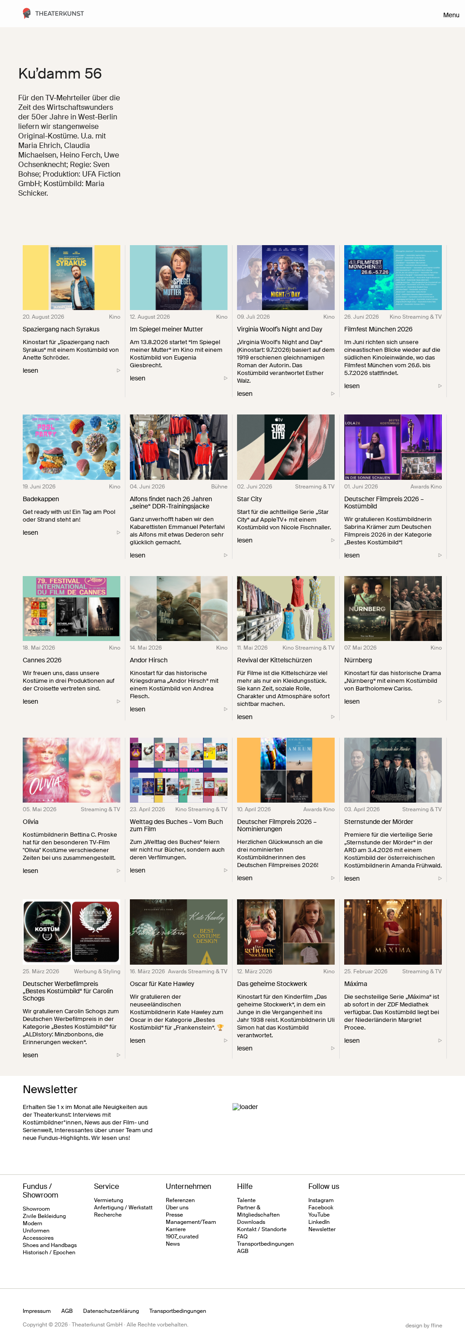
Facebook (320, 1207)
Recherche (108, 1214)
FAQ (242, 1236)
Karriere (176, 1229)
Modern (32, 1223)
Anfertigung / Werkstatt (123, 1207)
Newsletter (322, 1229)
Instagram (321, 1200)
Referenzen (180, 1200)
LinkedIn (319, 1222)
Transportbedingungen (265, 1243)
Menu (451, 15)
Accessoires (38, 1238)
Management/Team (191, 1222)
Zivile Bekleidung (44, 1216)
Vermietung (108, 1200)
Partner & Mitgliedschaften (258, 1211)
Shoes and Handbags (50, 1245)
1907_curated (182, 1236)
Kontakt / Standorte (262, 1229)
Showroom (36, 1209)
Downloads (251, 1222)
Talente (246, 1200)
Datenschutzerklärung (111, 1311)
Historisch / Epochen (49, 1252)
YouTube (319, 1214)
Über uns (177, 1207)
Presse (174, 1214)
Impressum (37, 1311)
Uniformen (36, 1230)
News (173, 1243)
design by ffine (424, 1325)
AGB (242, 1251)
